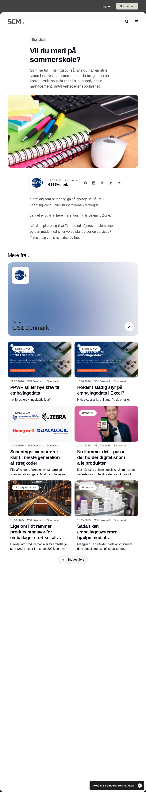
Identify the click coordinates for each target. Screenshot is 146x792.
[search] (127, 21)
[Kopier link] (119, 183)
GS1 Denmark (58, 184)
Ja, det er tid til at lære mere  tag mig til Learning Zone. (70, 215)
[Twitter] (102, 182)
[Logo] (16, 22)
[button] (129, 326)
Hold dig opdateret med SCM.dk (114, 785)
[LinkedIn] (93, 182)
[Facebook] (85, 182)
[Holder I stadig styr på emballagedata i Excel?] (106, 372)
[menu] (136, 21)
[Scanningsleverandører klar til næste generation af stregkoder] (39, 441)
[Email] (111, 182)
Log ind (107, 6)
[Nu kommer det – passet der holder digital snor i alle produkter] (106, 441)
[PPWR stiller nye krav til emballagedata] (39, 372)
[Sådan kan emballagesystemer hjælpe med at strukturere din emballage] (106, 515)
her (76, 238)
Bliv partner (127, 6)
